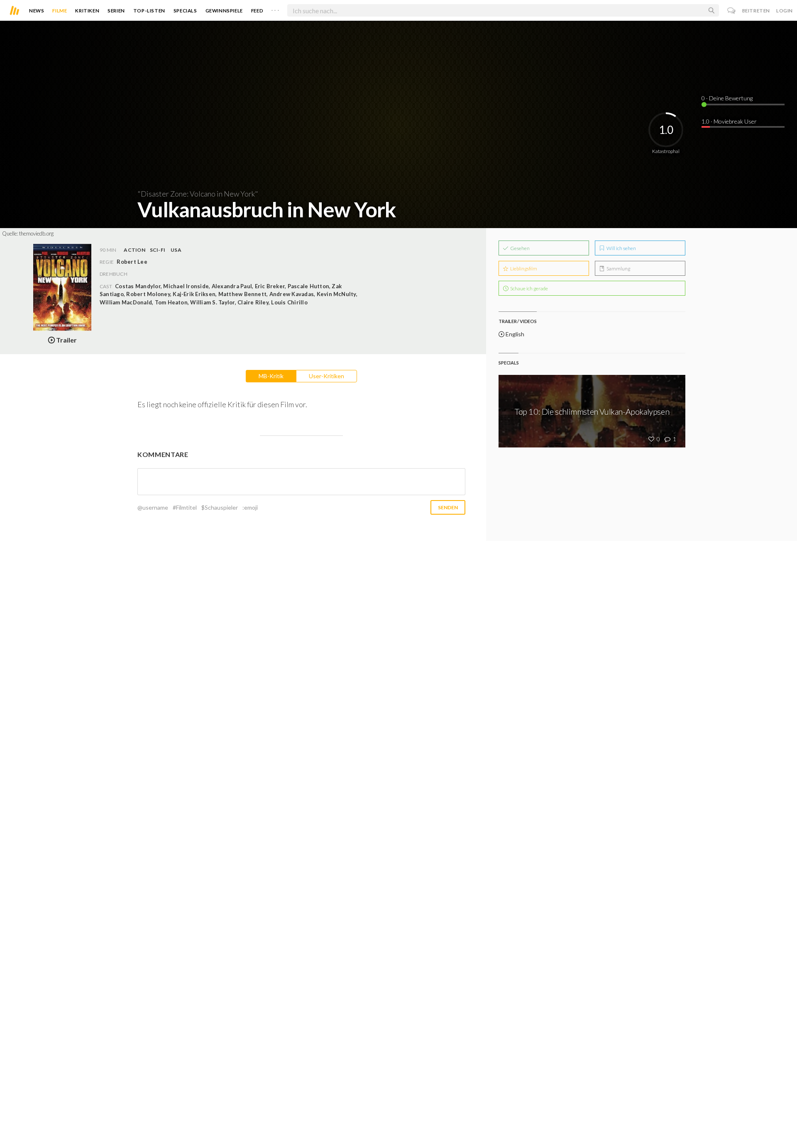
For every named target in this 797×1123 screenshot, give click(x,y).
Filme (59, 10)
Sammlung (618, 268)
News (36, 10)
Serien (116, 10)
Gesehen (519, 248)
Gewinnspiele (224, 10)
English (514, 334)
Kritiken (87, 10)
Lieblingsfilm (523, 268)
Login (784, 10)
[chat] (731, 10)
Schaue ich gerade (528, 288)
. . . (275, 8)
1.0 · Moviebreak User (729, 121)
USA (176, 250)
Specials (185, 10)
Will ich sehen (621, 248)
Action (134, 250)
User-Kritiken (326, 375)
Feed (257, 10)
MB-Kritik (271, 375)
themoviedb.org (36, 233)
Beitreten (756, 10)
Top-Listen (149, 10)
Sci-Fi (157, 250)
